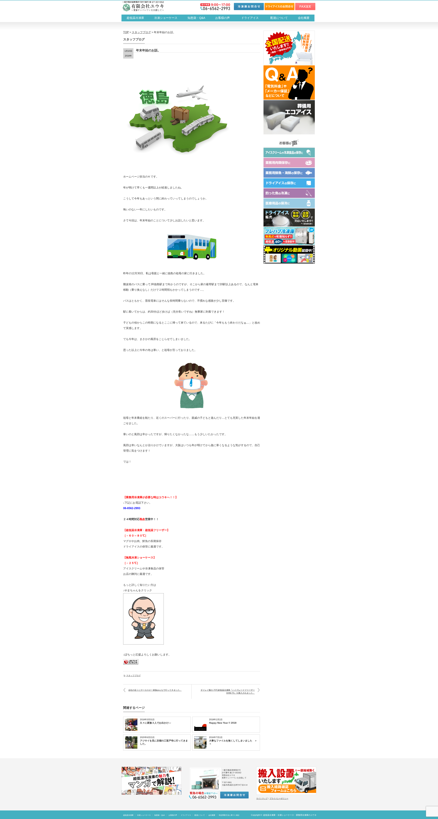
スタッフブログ (133, 675)
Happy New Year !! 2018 (222, 722)
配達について (279, 18)
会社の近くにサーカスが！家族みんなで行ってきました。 (155, 690)
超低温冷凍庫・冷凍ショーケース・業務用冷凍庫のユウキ (290, 815)
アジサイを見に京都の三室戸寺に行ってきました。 (164, 742)
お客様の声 (222, 18)
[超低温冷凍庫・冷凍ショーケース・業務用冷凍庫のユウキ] (143, 6)
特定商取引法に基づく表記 (229, 815)
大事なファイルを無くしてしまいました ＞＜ (233, 742)
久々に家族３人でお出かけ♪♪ (155, 722)
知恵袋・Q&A (196, 18)
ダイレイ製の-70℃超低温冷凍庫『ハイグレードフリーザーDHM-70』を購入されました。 (228, 691)
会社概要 (304, 18)
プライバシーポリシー (278, 798)
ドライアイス (251, 18)
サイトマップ (262, 798)
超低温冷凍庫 (135, 18)
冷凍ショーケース (165, 18)
